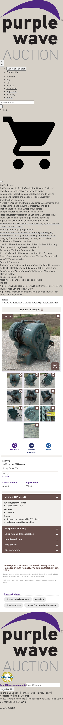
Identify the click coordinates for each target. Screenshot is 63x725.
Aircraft (3, 253)
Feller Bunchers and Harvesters (16, 232)
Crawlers (22, 211)
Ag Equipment (7, 185)
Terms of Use (28, 692)
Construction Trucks (20, 291)
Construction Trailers (21, 286)
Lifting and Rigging (25, 268)
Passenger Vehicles (35, 256)
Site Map (25, 695)
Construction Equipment (12, 200)
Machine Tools (7, 279)
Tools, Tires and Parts (11, 277)
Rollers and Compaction (22, 220)
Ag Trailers (5, 286)
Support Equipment (10, 262)
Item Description (13, 539)
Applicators (30, 188)
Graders (19, 214)
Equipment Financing (15, 528)
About (9, 97)
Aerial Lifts (5, 203)
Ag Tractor (20, 188)
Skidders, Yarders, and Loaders (35, 238)
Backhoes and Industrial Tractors (21, 205)
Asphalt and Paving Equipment (26, 203)
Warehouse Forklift (30, 247)
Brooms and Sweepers (21, 208)
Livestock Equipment (21, 194)
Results (10, 85)
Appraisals (11, 91)
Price (9, 482)
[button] (31, 174)
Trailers (3, 282)
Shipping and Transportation (19, 534)
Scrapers (12, 223)
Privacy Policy (44, 692)
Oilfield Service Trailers (43, 286)
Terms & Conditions (10, 692)
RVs (6, 259)
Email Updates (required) (13, 685)
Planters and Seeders (21, 197)
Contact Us (12, 72)
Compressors (6, 265)
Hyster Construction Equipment (42, 605)
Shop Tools (20, 279)
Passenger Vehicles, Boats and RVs (17, 250)
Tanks (31, 271)
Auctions (10, 76)
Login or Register (16, 68)
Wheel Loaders (15, 226)
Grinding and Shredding (25, 235)
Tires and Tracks (34, 279)
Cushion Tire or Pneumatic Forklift (17, 244)
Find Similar (11, 544)
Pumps (25, 271)
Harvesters (14, 191)
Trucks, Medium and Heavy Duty (16, 288)
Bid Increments (12, 550)
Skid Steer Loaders (26, 223)
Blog (16, 695)
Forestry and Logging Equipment (16, 229)
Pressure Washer (13, 271)
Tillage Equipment (41, 197)
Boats (9, 256)
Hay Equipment (27, 191)
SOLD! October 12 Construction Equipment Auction (31, 302)
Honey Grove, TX (10, 468)
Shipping (10, 94)
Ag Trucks (5, 291)
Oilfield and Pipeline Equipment (22, 217)
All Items (4, 109)
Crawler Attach (13, 605)
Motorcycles (18, 256)
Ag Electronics (7, 188)
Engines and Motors (23, 265)
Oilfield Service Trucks (41, 291)
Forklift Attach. (41, 244)
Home (5, 299)
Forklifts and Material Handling (15, 241)
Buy (8, 79)
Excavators (9, 214)
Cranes (14, 211)
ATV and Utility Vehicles (19, 253)
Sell (8, 82)
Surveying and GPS (45, 223)
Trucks (20, 294)
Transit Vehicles (16, 259)
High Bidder (32, 482)
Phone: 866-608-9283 (39, 698)
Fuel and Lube (41, 265)
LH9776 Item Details (15, 496)
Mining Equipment (32, 214)
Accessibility (6, 695)
